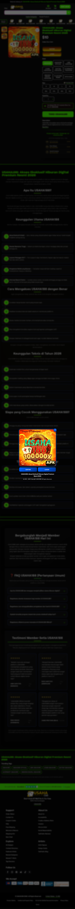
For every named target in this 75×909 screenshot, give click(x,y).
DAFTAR (28, 469)
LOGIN (47, 469)
